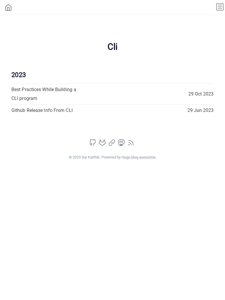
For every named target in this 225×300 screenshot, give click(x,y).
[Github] (93, 144)
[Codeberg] (112, 144)
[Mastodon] (122, 144)
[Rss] (130, 144)
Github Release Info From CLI (42, 110)
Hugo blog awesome (139, 157)
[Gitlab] (103, 144)
